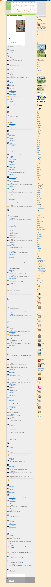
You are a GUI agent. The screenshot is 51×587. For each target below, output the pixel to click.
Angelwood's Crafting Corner (41, 381)
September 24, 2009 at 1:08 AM (12, 369)
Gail (11, 68)
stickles (38, 225)
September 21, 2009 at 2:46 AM (12, 164)
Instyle (38, 173)
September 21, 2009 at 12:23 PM (12, 186)
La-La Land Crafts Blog (40, 280)
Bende (12, 414)
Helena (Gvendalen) (13, 555)
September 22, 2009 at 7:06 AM (12, 257)
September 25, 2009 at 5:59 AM (12, 395)
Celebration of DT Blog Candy (13, 42)
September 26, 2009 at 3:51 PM (12, 452)
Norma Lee (39, 69)
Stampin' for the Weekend (40, 370)
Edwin (38, 155)
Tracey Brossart (39, 72)
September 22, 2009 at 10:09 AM (12, 278)
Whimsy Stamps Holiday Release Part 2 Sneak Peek (43, 364)
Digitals (38, 148)
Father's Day (39, 161)
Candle (38, 132)
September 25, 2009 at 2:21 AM (12, 387)
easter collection (39, 154)
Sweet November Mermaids (40, 230)
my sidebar (12, 547)
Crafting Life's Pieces (40, 352)
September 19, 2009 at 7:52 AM (12, 82)
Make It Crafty (39, 186)
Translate (41, 20)
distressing (39, 150)
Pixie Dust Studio (39, 206)
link (24, 476)
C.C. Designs (39, 130)
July (38, 275)
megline (12, 125)
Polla (11, 330)
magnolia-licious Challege (40, 184)
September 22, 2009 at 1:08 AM (12, 235)
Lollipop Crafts (39, 180)
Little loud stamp (39, 179)
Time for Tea (42, 348)
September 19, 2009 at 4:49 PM (12, 128)
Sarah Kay (38, 211)
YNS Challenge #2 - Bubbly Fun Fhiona (41, 264)
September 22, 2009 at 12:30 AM (12, 226)
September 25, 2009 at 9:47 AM (12, 406)
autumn (38, 121)
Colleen (12, 205)
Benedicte (12, 388)
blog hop (38, 127)
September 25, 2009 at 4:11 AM (12, 392)
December (39, 258)
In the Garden (39, 171)
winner (38, 247)
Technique (38, 232)
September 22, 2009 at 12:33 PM (12, 293)
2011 (37, 256)
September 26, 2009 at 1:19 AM (12, 425)
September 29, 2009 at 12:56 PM (12, 527)
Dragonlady (12, 499)
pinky (11, 183)
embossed (38, 156)
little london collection (39, 178)
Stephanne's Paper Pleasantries (41, 363)
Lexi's (38, 177)
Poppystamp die (39, 207)
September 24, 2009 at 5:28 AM (12, 372)
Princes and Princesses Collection (41, 208)
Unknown (12, 333)
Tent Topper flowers (42, 377)
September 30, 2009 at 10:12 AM (12, 554)
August (38, 274)
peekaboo (38, 203)
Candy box (39, 133)
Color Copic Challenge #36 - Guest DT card (42, 265)
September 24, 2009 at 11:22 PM (12, 384)
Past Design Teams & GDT (13, 15)
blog (22, 562)
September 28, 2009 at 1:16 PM (12, 498)
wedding (38, 244)
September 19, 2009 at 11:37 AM (12, 94)
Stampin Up (39, 223)
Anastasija (12, 411)
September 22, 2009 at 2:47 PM (12, 296)
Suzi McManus (39, 71)
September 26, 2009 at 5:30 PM (12, 458)
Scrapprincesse (13, 283)
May (38, 276)
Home (8, 15)
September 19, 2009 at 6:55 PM (12, 131)
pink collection (39, 204)
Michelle (12, 363)
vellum (38, 242)
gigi (11, 95)
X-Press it (38, 250)
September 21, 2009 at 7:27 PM (12, 207)
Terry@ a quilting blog (13, 346)
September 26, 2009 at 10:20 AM (12, 435)
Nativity (38, 194)
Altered (38, 117)
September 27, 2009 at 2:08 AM (12, 466)
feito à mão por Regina (40, 332)
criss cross (39, 144)
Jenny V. (12, 487)
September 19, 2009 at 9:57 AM (12, 85)
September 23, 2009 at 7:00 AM (12, 337)
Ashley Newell (12, 338)
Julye (11, 370)
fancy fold (38, 159)
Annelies (12, 475)
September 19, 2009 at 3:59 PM (12, 124)
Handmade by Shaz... (40, 372)
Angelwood (12, 92)
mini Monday (39, 190)
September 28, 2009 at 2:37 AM (12, 489)
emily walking (39, 157)
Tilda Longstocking (39, 236)
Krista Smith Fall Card (43, 285)
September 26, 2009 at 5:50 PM (12, 462)
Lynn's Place (12, 59)
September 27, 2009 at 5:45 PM (12, 486)
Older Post (32, 574)
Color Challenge (39, 140)
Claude (12, 459)
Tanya (12, 156)
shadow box (39, 215)
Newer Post (8, 574)
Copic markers (39, 142)
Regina (12, 417)
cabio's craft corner (43, 23)
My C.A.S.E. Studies (40, 323)
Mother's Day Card (39, 192)
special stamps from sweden (40, 221)
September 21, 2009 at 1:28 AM (12, 161)
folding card (39, 163)
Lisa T (12, 76)
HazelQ (12, 545)
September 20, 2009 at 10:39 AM (12, 144)
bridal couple (39, 129)
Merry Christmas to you (40, 188)
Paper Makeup (39, 200)
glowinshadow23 (39, 414)
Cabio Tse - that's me (39, 62)
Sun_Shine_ (12, 244)
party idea (38, 202)
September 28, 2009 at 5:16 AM (12, 492)
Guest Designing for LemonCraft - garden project (42, 353)
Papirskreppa (12, 72)
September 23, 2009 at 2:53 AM (12, 332)
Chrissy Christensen (39, 64)
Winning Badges (20, 15)
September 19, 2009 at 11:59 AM (12, 104)
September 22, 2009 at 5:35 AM (12, 254)
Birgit (11, 540)
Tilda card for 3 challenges (40, 269)
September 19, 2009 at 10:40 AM (12, 91)
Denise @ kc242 (13, 153)
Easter (38, 153)
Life (38, 357)
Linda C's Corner (39, 405)
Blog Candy (39, 126)
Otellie (12, 310)
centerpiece (39, 136)
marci (38, 187)
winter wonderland (39, 249)
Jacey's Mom (12, 471)
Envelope (38, 158)
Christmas (38, 138)
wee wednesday (39, 246)
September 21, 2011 (40, 404)
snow (38, 219)
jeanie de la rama (13, 407)
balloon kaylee (39, 123)
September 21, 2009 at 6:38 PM (12, 199)
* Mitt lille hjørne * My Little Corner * (41, 343)
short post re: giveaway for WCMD (41, 217)
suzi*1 (12, 187)
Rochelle (12, 236)
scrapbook (39, 213)
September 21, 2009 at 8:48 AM (12, 174)
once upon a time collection (40, 198)
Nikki (11, 366)
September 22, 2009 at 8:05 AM (12, 270)
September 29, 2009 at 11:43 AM (12, 524)
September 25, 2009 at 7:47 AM (12, 400)
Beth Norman (12, 162)
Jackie (12, 551)
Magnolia (38, 183)
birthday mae (39, 125)
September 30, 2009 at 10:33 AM (12, 558)
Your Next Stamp (39, 251)
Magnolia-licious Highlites (40, 390)
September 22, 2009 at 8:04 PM (12, 316)
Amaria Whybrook (13, 385)
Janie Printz (39, 66)
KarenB (12, 393)
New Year (38, 196)
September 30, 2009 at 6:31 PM (12, 571)
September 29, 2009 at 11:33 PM (12, 544)
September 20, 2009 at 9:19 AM (12, 140)
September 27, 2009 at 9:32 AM (12, 477)
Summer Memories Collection (40, 227)
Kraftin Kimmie (39, 175)
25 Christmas (42, 339)
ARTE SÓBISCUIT (13, 537)
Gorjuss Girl (39, 167)
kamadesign (11, 535)
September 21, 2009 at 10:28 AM (12, 178)
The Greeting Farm (39, 234)
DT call (38, 152)
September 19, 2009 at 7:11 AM (12, 71)
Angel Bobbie (12, 218)
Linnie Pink (39, 334)
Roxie (12, 271)
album (38, 115)
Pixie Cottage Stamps (39, 205)
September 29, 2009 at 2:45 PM (12, 531)
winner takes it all (39, 248)
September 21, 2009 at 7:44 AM (12, 169)
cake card (38, 131)
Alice (11, 165)
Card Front (39, 134)
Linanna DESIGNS (13, 342)
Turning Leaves (39, 238)
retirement (38, 209)
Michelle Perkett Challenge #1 (40, 261)
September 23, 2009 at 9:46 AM (12, 345)
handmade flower (39, 169)
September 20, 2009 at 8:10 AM (12, 135)
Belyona (12, 510)
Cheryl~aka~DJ (13, 179)
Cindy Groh (12, 52)
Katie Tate (38, 68)
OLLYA (12, 525)
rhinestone (38, 210)
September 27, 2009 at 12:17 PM (12, 482)
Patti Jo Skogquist (39, 70)
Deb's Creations (39, 146)
